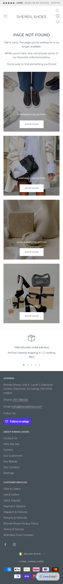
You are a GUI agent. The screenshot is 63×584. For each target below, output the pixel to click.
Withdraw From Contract (19, 535)
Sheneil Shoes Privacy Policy (21, 523)
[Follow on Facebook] (5, 544)
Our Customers (13, 455)
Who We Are (11, 444)
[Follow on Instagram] (14, 544)
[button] (57, 16)
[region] (31, 347)
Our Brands (10, 461)
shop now (31, 124)
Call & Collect (11, 494)
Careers (8, 449)
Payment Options (14, 506)
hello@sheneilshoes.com (27, 406)
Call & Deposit (12, 500)
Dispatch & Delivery (15, 512)
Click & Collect (12, 488)
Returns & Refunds (15, 517)
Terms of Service (14, 529)
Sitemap (9, 473)
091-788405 (20, 399)
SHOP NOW (31, 252)
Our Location (11, 467)
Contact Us (10, 438)
